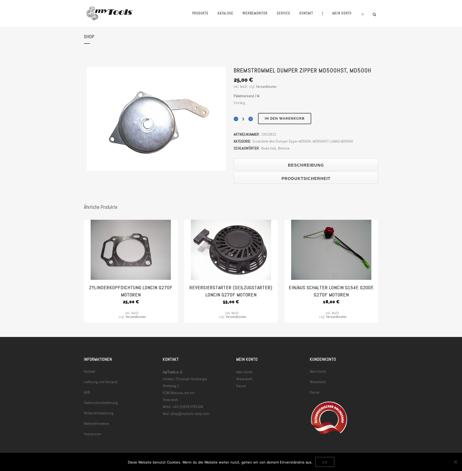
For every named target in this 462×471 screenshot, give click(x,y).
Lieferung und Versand (100, 381)
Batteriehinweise (96, 423)
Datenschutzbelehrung (101, 402)
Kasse (241, 385)
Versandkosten (266, 87)
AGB (87, 392)
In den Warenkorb (285, 118)
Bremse (284, 148)
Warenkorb (244, 378)
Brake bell (268, 148)
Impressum (92, 433)
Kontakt (89, 371)
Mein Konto (244, 372)
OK (325, 462)
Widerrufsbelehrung (98, 413)
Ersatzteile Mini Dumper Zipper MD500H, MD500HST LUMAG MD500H (303, 141)
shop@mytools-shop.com (189, 413)
